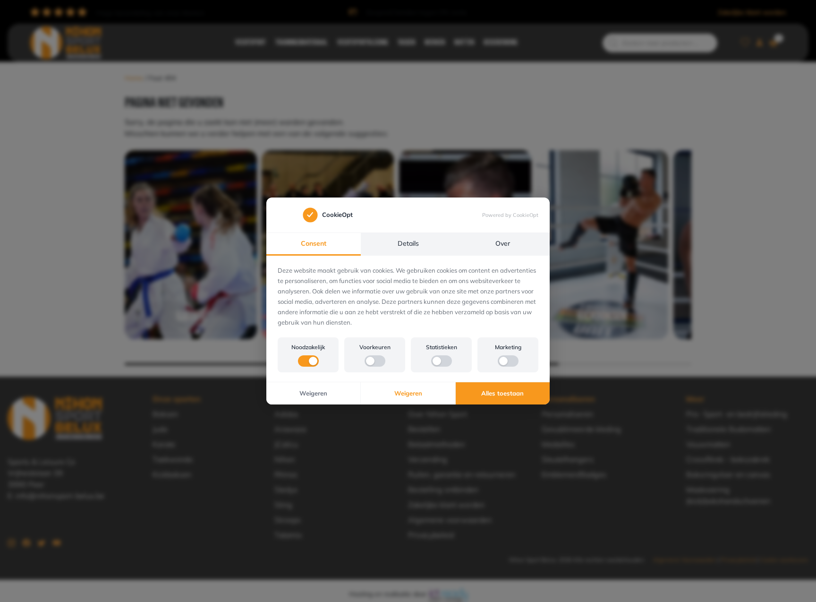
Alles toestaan (502, 393)
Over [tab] (502, 243)
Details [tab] (408, 243)
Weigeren (313, 393)
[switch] (308, 361)
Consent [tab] (313, 243)
